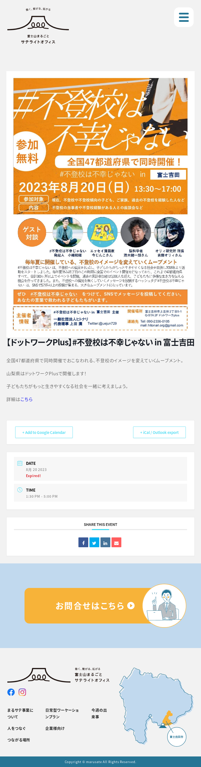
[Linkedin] (105, 542)
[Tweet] (94, 542)
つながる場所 (18, 739)
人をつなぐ (16, 728)
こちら (26, 399)
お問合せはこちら (90, 605)
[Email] (116, 542)
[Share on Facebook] (83, 542)
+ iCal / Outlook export (159, 432)
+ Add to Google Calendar (44, 432)
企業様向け (55, 728)
